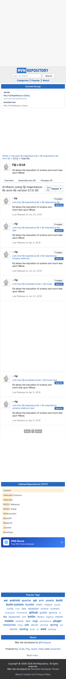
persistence (46, 621)
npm (28, 620)
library (41, 616)
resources (9, 624)
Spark (34, 649)
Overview (9, 180)
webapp (52, 629)
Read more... (33, 655)
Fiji (14, 164)
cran (17, 608)
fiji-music (47, 284)
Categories (23, 80)
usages (58, 199)
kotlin (32, 616)
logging (50, 616)
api (35, 600)
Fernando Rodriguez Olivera (45, 669)
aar (6, 600)
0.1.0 (22, 164)
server (35, 624)
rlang (20, 625)
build (59, 600)
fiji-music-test (50, 380)
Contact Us (29, 674)
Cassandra (55, 649)
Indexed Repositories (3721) (33, 484)
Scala (21, 649)
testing (24, 629)
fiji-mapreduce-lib (51, 202)
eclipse (45, 608)
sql (61, 625)
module (20, 621)
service (44, 624)
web (44, 629)
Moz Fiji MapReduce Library (17, 95)
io (60, 612)
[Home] (33, 72)
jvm (24, 616)
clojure (48, 604)
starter (14, 629)
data (24, 608)
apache (27, 600)
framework (22, 612)
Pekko (41, 649)
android (15, 600)
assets (50, 600)
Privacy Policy (44, 674)
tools (32, 629)
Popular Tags (33, 594)
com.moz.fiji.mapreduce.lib (24, 155)
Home (5, 155)
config (10, 608)
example (55, 608)
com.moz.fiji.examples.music (26, 284)
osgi (36, 620)
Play (28, 649)
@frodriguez (45, 642)
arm (42, 600)
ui (38, 629)
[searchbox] (26, 76)
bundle (30, 604)
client (39, 604)
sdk (27, 624)
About (46, 80)
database (33, 608)
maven (59, 616)
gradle (44, 612)
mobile (9, 620)
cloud (57, 604)
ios (5, 616)
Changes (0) (46, 180)
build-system (15, 604)
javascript (15, 616)
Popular (35, 80)
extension (10, 612)
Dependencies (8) (27, 180)
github (33, 612)
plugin (57, 620)
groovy (53, 612)
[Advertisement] (33, 33)
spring (54, 624)
